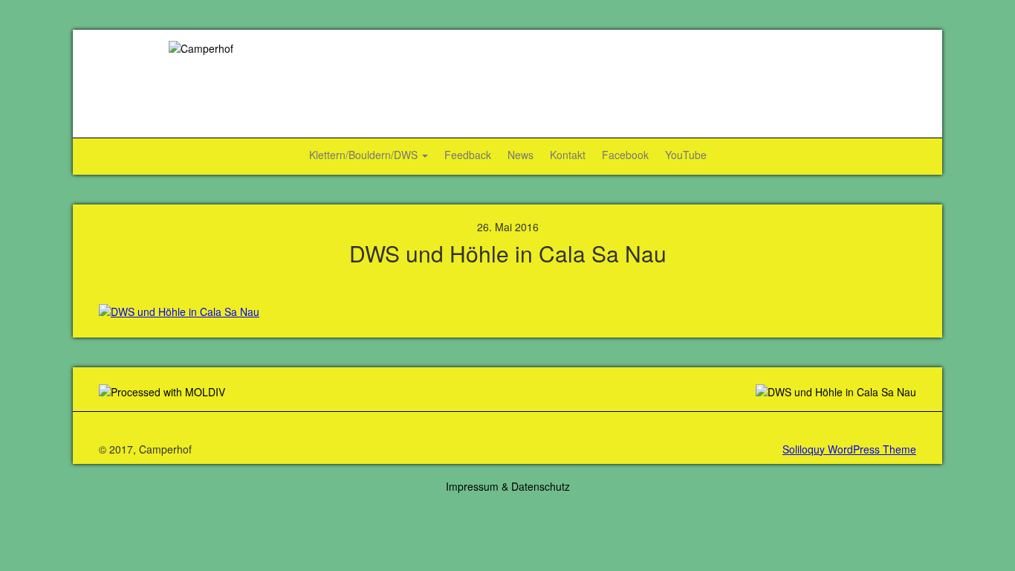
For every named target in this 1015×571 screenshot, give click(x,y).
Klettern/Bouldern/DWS (365, 154)
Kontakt (568, 154)
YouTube (686, 154)
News (520, 154)
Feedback (467, 154)
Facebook (625, 154)
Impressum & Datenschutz (508, 486)
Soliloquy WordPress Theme (849, 449)
